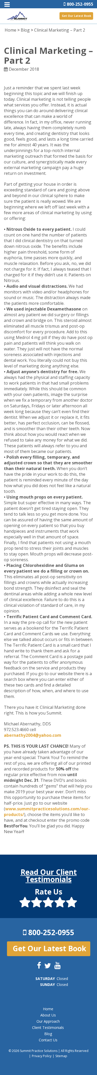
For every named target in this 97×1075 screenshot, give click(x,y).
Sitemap (61, 1056)
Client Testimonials (48, 1027)
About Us (48, 1015)
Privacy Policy (41, 1056)
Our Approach (48, 1021)
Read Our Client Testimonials (48, 875)
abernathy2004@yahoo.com (32, 735)
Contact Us (48, 1039)
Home (10, 30)
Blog (25, 30)
